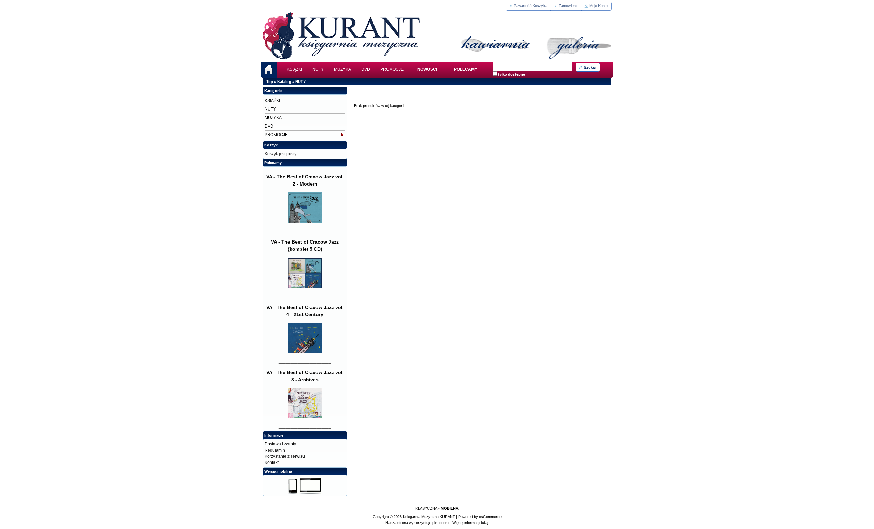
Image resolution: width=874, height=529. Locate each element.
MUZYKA (342, 69)
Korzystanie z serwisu (285, 456)
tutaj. (484, 522)
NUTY (318, 69)
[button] (528, 6)
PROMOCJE (392, 69)
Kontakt (272, 462)
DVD (365, 69)
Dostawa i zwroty (280, 444)
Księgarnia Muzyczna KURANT (429, 517)
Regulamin (275, 450)
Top (269, 81)
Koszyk (271, 145)
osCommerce (490, 517)
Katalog (284, 81)
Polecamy (273, 163)
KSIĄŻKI (294, 69)
